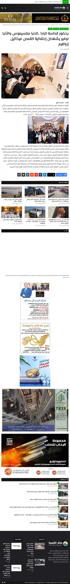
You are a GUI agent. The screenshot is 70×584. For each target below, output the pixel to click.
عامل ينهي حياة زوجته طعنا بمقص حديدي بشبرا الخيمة (36, 200)
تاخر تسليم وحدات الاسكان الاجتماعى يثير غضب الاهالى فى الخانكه (6, 570)
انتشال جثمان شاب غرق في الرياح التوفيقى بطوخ (13, 200)
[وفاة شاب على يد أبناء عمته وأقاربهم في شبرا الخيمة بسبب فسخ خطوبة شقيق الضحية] (58, 212)
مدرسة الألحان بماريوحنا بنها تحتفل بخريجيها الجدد (12, 221)
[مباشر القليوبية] (59, 8)
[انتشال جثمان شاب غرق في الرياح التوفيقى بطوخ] (11, 192)
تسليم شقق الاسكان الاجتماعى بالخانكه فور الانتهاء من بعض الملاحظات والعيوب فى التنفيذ (6, 551)
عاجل (50, 29)
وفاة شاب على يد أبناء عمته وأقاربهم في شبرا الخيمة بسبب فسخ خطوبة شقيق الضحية (59, 221)
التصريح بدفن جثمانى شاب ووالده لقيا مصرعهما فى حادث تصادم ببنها (58, 200)
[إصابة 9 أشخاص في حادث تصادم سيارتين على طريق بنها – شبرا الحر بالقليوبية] (35, 212)
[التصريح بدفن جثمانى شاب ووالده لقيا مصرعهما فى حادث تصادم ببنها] (58, 192)
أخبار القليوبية (54, 25)
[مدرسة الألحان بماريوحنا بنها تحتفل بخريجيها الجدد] (11, 212)
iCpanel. (26, 582)
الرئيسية (65, 25)
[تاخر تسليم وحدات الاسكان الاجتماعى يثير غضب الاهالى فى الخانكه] (16, 568)
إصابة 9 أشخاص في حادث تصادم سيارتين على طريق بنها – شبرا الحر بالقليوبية (35, 221)
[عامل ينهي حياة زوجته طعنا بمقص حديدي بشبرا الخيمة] (35, 192)
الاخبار (60, 25)
